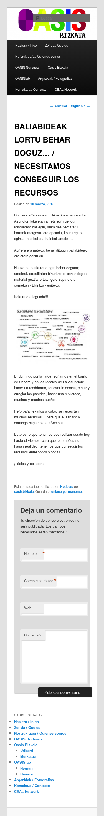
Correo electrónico (40, 580)
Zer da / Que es (27, 727)
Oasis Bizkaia (58, 67)
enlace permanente (66, 491)
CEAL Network (66, 89)
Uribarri (26, 750)
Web (27, 607)
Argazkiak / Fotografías (55, 78)
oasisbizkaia (24, 491)
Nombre (34, 553)
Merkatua (28, 756)
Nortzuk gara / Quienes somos (38, 56)
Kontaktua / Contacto (31, 89)
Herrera (26, 774)
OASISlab (22, 78)
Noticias (66, 486)
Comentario (33, 635)
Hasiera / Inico (26, 45)
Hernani (27, 768)
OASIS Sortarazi (27, 67)
